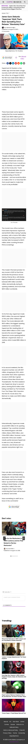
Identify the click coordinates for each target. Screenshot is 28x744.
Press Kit (22, 730)
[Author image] (3, 27)
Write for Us (20, 724)
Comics (6, 724)
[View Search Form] (24, 2)
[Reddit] (18, 63)
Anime (22, 721)
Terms (15, 733)
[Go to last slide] (4, 538)
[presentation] (14, 528)
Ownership (21, 733)
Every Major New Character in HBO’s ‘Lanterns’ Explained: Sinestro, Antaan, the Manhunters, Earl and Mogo (14, 676)
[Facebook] (7, 63)
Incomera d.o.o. (14, 742)
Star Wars (16, 721)
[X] (10, 63)
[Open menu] (3, 2)
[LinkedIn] (13, 63)
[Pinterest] (16, 63)
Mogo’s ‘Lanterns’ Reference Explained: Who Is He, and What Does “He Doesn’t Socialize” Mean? (14, 695)
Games (12, 724)
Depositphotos (14, 736)
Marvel (6, 721)
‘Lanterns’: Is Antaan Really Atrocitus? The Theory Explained (14, 657)
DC (10, 721)
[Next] (23, 538)
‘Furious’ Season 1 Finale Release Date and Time (14, 713)
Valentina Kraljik (10, 27)
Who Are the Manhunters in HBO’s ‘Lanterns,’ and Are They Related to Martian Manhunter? (14, 639)
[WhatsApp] (21, 63)
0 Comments (5, 31)
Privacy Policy (7, 733)
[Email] (24, 63)
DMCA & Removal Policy (10, 730)
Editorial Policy (14, 727)
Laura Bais (11, 548)
